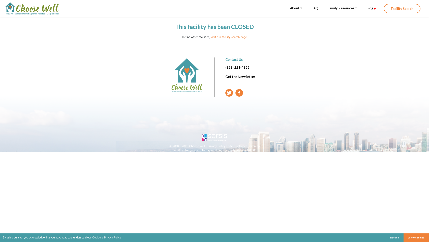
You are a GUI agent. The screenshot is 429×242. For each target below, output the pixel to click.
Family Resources (341, 8)
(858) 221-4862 (237, 67)
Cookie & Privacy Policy (106, 237)
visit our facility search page (229, 37)
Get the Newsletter (240, 77)
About (294, 8)
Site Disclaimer (237, 146)
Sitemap (254, 146)
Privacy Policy (216, 146)
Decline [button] (394, 237)
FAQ (315, 8)
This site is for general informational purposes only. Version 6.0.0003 (214, 150)
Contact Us (234, 59)
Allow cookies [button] (416, 237)
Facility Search (402, 9)
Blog (370, 8)
